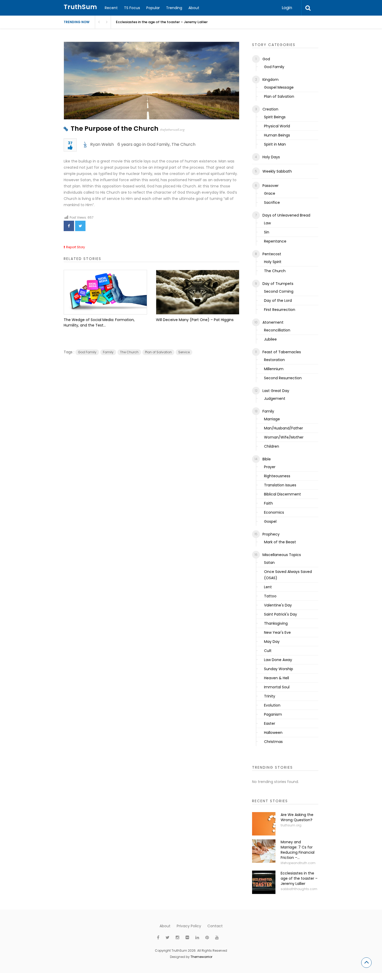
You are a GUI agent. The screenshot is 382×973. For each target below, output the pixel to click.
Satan (269, 562)
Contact (215, 926)
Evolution (272, 705)
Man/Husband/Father (283, 428)
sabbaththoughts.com (299, 889)
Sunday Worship (278, 668)
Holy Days (271, 157)
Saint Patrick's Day (280, 614)
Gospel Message (279, 87)
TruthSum (80, 6)
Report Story (75, 247)
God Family (158, 144)
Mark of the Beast (280, 542)
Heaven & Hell (276, 678)
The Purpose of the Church (115, 128)
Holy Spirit (272, 261)
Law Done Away (278, 659)
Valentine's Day (278, 605)
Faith (268, 503)
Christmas (273, 741)
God (266, 59)
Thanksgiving (276, 623)
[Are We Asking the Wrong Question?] (263, 823)
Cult (268, 650)
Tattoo (270, 596)
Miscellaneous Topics (281, 554)
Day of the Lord (278, 300)
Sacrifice (272, 202)
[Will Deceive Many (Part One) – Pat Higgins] (197, 292)
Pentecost (271, 254)
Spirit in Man (275, 144)
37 (70, 143)
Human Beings (277, 135)
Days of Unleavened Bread (286, 215)
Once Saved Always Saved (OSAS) (288, 574)
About (193, 7)
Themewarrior (201, 957)
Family (108, 352)
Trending (174, 7)
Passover (270, 185)
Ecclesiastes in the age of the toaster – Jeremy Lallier (162, 21)
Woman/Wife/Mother (284, 437)
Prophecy (271, 534)
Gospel (270, 521)
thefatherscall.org (172, 129)
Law (267, 223)
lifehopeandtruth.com (298, 863)
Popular (153, 7)
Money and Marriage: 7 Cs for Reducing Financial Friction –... (297, 849)
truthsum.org (291, 825)
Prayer (269, 466)
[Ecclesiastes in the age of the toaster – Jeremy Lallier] (263, 882)
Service (184, 352)
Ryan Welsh (102, 144)
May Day (272, 641)
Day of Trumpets (277, 283)
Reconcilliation (277, 330)
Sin (266, 232)
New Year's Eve (277, 632)
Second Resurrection (283, 378)
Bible (266, 459)
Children (271, 446)
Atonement (273, 322)
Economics (274, 512)
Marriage (272, 419)
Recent (111, 7)
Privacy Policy (189, 926)
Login (287, 8)
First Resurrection (279, 309)
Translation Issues (280, 485)
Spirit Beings (275, 117)
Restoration (274, 359)
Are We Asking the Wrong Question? (297, 817)
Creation (270, 109)
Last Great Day (275, 390)
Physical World (277, 126)
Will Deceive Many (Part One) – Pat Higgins (195, 319)
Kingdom (270, 79)
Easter (269, 723)
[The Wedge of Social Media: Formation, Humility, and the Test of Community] (105, 292)
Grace (269, 193)
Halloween (273, 732)
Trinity (269, 696)
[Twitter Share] (80, 226)
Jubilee (270, 339)
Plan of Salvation (158, 352)
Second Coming (278, 291)
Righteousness (277, 476)
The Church (183, 144)
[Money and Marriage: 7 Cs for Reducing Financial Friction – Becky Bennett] (263, 851)
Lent (268, 587)
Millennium (274, 368)
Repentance (275, 241)
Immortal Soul (276, 687)
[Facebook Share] (69, 226)
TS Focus (132, 7)
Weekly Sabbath (277, 171)
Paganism (273, 714)
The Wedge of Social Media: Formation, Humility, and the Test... (99, 322)
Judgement (274, 398)
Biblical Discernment (282, 494)
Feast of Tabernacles (281, 352)
